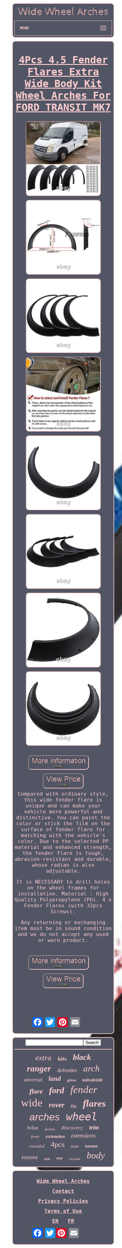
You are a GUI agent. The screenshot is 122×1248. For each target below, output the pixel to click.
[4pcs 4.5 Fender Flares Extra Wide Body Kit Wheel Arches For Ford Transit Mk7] (63, 159)
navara (91, 1146)
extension (55, 1136)
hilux (32, 1128)
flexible (50, 1129)
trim (94, 1127)
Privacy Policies (63, 1201)
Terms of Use (63, 1211)
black (82, 1057)
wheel (81, 1116)
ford (56, 1090)
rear (59, 1158)
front (35, 1136)
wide (32, 1103)
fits (74, 1106)
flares (94, 1103)
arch (91, 1068)
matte (75, 1146)
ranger (39, 1068)
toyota (30, 1156)
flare (36, 1091)
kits (62, 1058)
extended (36, 1146)
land (54, 1078)
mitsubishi (92, 1079)
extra (43, 1057)
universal (33, 1079)
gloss (71, 1080)
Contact (63, 1191)
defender (67, 1070)
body (96, 1155)
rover (56, 1105)
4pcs (57, 1144)
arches (44, 1117)
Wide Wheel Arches (63, 1181)
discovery (72, 1128)
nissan (74, 1159)
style (47, 1159)
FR (71, 1221)
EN (55, 1221)
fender (83, 1089)
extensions (83, 1135)
